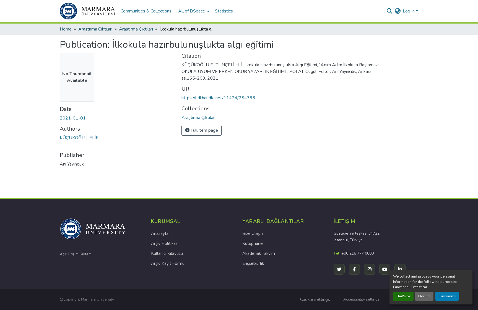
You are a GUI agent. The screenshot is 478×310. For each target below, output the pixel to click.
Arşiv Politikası (164, 243)
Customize (447, 296)
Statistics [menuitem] (224, 11)
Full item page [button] (203, 130)
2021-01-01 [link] (73, 118)
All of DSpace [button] (191, 11)
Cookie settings (315, 299)
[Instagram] (369, 269)
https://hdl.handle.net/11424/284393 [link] (218, 98)
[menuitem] (193, 11)
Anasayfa (159, 233)
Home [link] (66, 29)
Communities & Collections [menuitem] (146, 11)
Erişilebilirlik (253, 263)
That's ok (403, 296)
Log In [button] (409, 11)
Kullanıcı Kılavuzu (167, 253)
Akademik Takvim (258, 253)
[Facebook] (354, 269)
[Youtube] (384, 269)
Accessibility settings (361, 299)
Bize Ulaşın (252, 233)
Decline (424, 296)
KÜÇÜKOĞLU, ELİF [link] (79, 138)
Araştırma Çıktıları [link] (95, 29)
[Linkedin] (400, 269)
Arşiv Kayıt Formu (168, 263)
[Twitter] (339, 269)
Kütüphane (252, 243)
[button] (87, 11)
